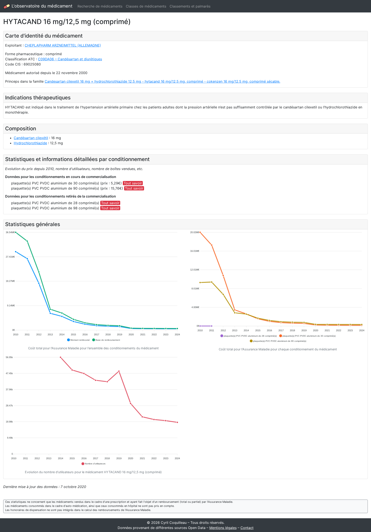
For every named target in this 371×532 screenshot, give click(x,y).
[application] (93, 286)
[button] (78, 340)
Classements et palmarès (190, 6)
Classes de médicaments (146, 6)
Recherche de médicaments (100, 6)
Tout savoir (133, 183)
